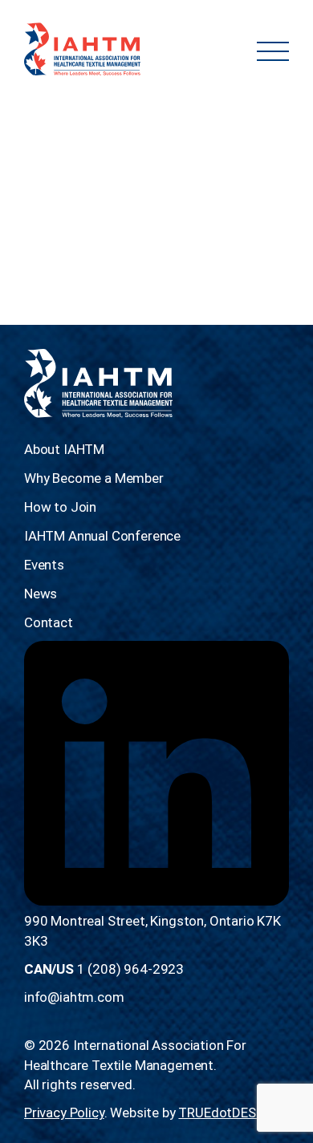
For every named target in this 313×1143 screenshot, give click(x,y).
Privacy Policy (64, 1112)
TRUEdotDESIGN (228, 1112)
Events (44, 565)
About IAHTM (64, 449)
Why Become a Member (94, 478)
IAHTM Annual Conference (102, 536)
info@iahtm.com (74, 997)
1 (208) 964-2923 (130, 969)
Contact (48, 622)
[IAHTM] (82, 50)
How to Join (60, 507)
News (40, 594)
